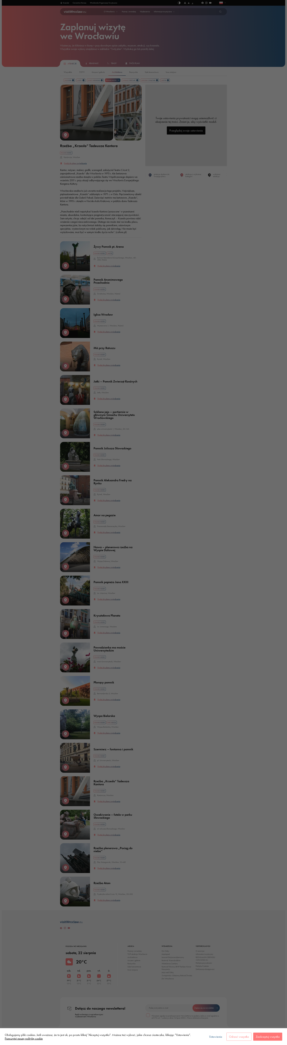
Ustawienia (215, 1036)
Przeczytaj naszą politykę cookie (24, 1038)
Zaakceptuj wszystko (268, 1036)
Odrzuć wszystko (239, 1036)
